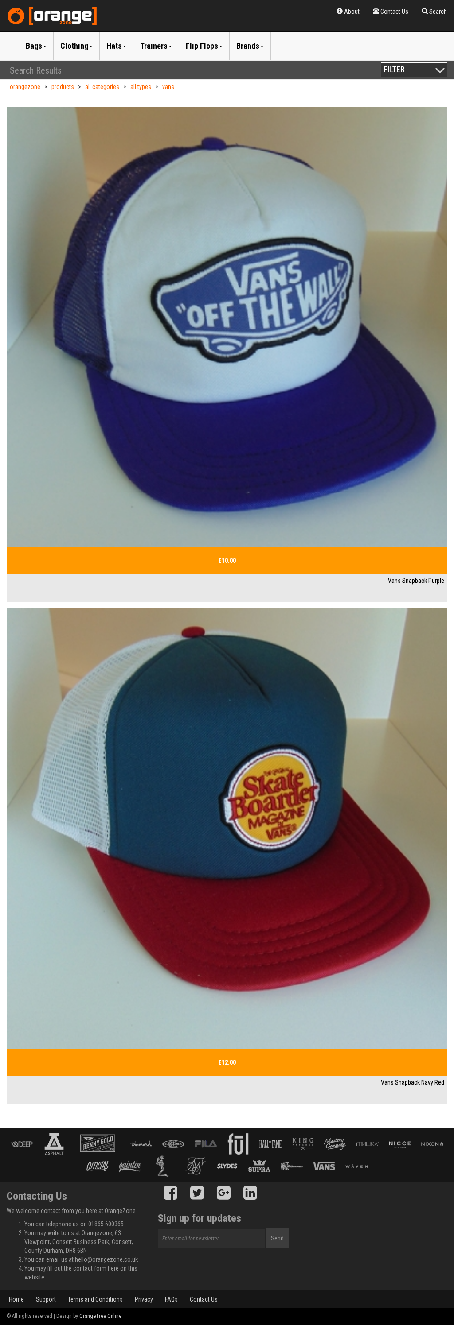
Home (16, 1299)
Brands (247, 45)
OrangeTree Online (100, 1316)
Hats (114, 45)
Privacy (144, 1299)
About (351, 11)
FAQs (171, 1299)
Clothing (74, 45)
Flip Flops (202, 45)
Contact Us (204, 1299)
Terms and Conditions (95, 1299)
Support (46, 1299)
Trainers (154, 45)
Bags (34, 45)
